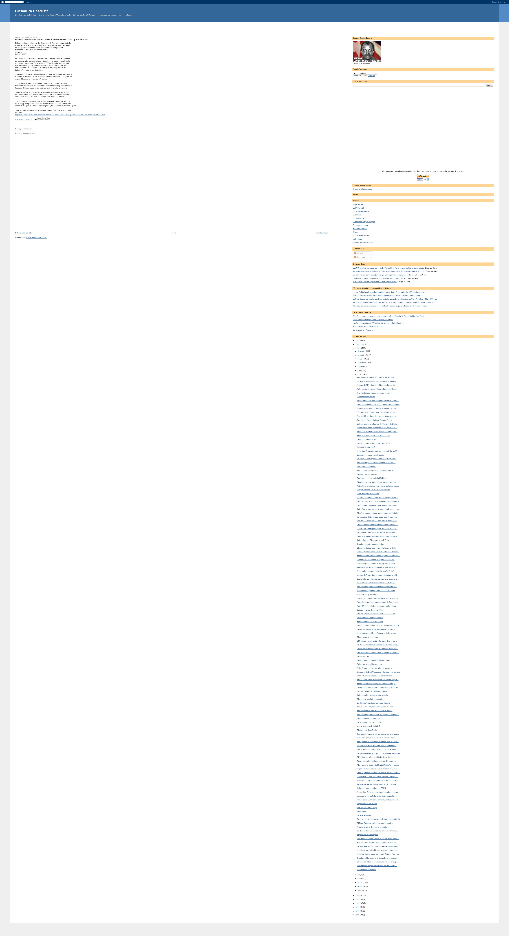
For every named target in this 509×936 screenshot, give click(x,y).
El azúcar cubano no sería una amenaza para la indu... (378, 513)
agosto (360, 367)
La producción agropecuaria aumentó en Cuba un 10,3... (378, 451)
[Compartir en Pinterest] (48, 118)
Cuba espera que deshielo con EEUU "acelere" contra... (378, 773)
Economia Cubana (360, 229)
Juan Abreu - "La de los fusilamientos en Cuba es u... (377, 777)
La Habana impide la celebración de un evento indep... (378, 645)
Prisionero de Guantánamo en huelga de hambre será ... (378, 800)
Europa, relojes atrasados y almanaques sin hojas (376, 684)
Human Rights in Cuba (361, 236)
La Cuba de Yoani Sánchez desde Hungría (373, 703)
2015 (358, 348)
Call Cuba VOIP (359, 208)
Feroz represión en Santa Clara (369, 722)
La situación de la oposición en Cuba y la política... (376, 459)
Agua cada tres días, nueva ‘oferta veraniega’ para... (377, 432)
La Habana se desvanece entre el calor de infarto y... (377, 381)
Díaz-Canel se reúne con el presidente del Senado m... (378, 749)
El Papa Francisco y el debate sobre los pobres (375, 823)
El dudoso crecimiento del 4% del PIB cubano (374, 711)
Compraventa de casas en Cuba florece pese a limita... (378, 687)
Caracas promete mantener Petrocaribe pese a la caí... (378, 552)
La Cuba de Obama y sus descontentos (372, 691)
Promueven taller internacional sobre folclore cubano (373, 320)
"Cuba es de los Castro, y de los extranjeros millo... (377, 412)
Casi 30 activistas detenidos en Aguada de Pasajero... (378, 505)
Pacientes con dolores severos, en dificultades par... (377, 843)
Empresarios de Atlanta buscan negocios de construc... (378, 556)
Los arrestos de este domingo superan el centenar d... (378, 579)
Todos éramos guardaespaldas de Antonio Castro (376, 591)
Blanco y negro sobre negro (367, 637)
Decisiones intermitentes (366, 467)
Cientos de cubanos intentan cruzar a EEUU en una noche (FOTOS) (379, 278)
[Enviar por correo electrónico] (38, 118)
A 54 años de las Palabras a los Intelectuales (374, 668)
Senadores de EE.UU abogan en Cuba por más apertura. (379, 672)
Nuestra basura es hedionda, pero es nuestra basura (377, 536)
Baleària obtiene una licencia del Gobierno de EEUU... (378, 424)
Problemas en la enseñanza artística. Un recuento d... (378, 761)
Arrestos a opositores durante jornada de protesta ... (377, 567)
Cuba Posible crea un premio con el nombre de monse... (378, 509)
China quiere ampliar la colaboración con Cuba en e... (377, 525)
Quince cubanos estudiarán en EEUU (371, 788)
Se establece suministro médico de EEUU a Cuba (376, 583)
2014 (358, 896)
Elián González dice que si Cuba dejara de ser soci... (377, 757)
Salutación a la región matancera (369, 664)
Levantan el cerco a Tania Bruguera (370, 455)
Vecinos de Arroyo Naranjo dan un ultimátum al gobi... (377, 575)
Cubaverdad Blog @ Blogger (364, 222)
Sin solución (362, 812)
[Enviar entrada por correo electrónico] (35, 119)
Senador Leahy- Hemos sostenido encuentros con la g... (378, 625)
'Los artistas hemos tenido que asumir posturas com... (378, 734)
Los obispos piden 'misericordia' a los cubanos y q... (377, 521)
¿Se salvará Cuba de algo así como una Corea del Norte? (375, 282)
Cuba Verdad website (361, 211)
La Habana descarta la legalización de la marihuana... (377, 831)
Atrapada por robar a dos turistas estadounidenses (376, 482)
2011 (358, 907)
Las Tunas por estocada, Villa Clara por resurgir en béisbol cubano (378, 323)
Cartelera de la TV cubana (363, 330)
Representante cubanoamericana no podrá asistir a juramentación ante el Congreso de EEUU (388, 271)
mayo (360, 875)
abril (359, 879)
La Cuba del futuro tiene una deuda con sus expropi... (377, 862)
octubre (361, 359)
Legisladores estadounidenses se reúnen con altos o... (378, 850)
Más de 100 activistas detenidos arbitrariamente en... (377, 416)
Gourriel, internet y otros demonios (370, 544)
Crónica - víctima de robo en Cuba (370, 610)
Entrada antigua (322, 233)
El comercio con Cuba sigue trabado (371, 699)
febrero (360, 886)
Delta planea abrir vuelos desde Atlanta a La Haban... (377, 389)
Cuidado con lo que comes (367, 474)
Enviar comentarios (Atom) (36, 238)
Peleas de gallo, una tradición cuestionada (373, 660)
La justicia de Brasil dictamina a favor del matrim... (376, 746)
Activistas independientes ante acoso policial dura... (377, 587)
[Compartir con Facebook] (46, 118)
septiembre (362, 363)
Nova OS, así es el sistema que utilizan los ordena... (377, 606)
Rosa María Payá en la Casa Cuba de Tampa (374, 420)
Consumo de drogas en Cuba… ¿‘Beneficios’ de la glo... (378, 405)
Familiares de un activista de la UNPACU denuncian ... (378, 839)
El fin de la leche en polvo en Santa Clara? (373, 436)
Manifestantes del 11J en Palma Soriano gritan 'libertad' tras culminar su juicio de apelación (388, 296)
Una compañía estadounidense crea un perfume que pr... (379, 501)
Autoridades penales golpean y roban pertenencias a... (378, 486)
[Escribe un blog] (41, 118)
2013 (358, 899)
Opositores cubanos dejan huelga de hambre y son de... (378, 598)
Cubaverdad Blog (359, 218)
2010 (358, 911)
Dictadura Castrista (32, 11)
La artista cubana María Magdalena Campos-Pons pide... (379, 854)
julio (359, 371)
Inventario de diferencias (366, 870)
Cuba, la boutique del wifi (366, 439)
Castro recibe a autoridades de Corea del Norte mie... (377, 649)
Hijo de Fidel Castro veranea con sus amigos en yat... (377, 680)
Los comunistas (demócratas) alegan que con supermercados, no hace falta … (383, 275)
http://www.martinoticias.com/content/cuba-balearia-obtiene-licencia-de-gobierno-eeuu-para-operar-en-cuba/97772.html (60, 115)
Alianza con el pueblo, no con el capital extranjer (375, 377)
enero (360, 890)
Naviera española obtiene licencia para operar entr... (377, 563)
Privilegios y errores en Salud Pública (371, 478)
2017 (358, 340)
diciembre (362, 351)
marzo (360, 883)
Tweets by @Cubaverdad (362, 189)
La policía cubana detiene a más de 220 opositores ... (377, 498)
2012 (358, 903)
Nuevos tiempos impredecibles (369, 718)
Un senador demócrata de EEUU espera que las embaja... (379, 753)
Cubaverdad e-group (360, 225)
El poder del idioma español (367, 835)
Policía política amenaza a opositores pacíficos (375, 470)
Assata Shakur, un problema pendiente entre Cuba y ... (378, 401)
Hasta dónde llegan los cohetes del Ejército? (374, 443)
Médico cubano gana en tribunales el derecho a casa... (378, 781)
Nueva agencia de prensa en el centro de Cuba (375, 707)
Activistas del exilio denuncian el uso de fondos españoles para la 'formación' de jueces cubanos (390, 306)
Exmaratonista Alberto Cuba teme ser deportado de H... (378, 408)
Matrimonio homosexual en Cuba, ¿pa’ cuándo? (375, 571)
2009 (358, 915)
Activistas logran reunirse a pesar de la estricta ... (376, 463)
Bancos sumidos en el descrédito (370, 622)
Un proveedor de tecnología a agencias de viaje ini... (377, 517)
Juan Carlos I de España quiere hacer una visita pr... (377, 529)
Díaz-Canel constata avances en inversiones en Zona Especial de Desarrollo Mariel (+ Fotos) (388, 316)
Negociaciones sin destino (367, 804)
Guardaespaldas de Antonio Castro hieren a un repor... (378, 858)
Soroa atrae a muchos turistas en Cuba (368, 327)
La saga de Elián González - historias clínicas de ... (377, 385)
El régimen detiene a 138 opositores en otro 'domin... (377, 629)
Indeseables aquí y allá (366, 447)
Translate (371, 76)
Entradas (359, 253)
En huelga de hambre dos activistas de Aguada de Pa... (378, 846)
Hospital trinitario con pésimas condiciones (373, 490)
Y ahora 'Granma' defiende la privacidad (372, 827)
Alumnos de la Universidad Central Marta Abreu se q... (378, 765)
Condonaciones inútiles (366, 397)
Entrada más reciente (23, 233)
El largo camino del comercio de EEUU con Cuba (376, 614)
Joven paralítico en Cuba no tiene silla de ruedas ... (377, 796)
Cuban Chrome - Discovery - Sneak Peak (373, 540)
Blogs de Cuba (358, 205)
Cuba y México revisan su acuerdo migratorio (374, 676)
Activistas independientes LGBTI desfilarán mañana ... (378, 715)
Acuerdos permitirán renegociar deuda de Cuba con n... (378, 602)
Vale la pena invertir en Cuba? (368, 726)
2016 (358, 344)
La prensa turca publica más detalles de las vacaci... (377, 633)
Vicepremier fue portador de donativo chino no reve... (377, 784)
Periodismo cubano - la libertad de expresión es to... (377, 428)
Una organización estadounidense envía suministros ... (378, 653)
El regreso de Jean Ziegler (367, 730)
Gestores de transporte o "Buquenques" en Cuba (375, 560)
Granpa (355, 232)
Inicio (174, 233)
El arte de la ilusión (364, 656)
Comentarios (361, 257)
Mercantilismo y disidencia (367, 594)
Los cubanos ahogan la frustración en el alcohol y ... (377, 866)
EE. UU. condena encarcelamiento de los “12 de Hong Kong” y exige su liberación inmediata (388, 268)
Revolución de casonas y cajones (370, 618)
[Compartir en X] (43, 118)
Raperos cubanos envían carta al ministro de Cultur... (377, 769)
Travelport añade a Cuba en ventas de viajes (374, 393)
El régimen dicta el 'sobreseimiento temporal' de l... (376, 548)
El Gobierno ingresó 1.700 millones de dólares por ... (377, 641)
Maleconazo (357, 239)
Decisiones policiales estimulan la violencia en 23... (377, 738)
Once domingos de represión (368, 494)
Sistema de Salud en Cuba (363, 242)
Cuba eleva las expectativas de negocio (372, 695)
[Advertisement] (254, 28)
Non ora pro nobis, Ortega (367, 808)
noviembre (362, 355)
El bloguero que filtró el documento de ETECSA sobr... (378, 742)
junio (360, 374)
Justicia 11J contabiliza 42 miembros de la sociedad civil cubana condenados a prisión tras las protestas (393, 302)
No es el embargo (364, 815)
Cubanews (357, 215)
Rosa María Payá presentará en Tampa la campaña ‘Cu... (379, 819)
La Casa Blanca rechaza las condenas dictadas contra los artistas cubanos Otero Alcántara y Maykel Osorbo (395, 299)
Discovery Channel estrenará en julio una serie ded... (377, 532)
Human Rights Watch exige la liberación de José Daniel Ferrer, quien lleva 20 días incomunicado (390, 292)
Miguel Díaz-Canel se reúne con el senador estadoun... (378, 792)
